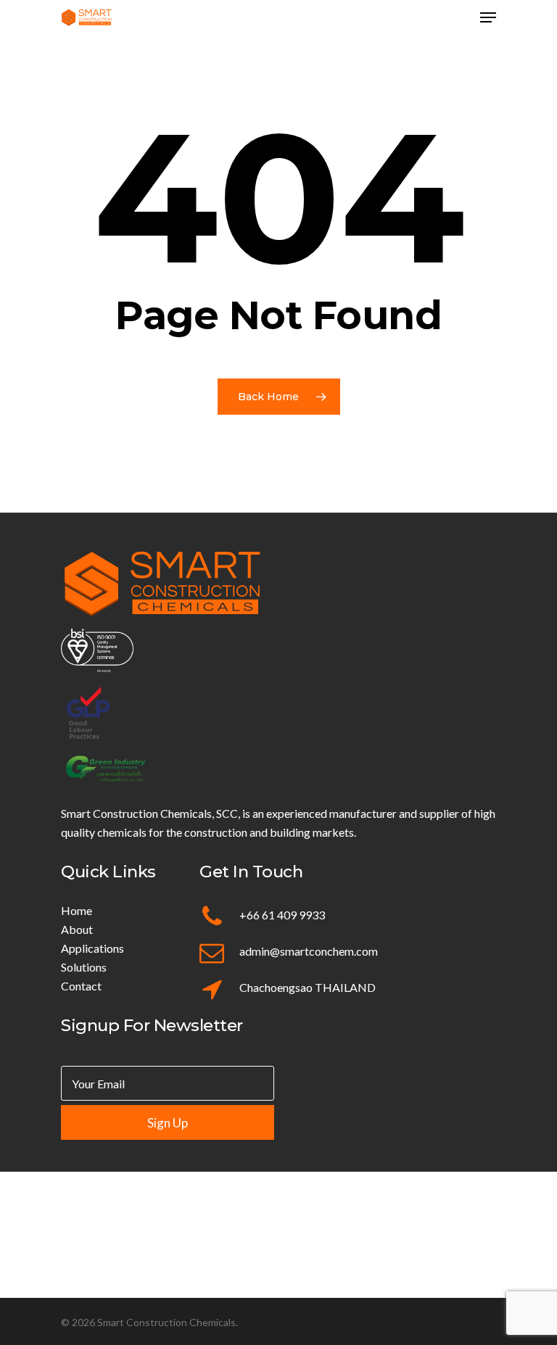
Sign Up (167, 1122)
